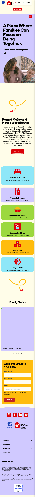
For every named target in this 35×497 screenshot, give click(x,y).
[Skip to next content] (17, 79)
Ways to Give (6, 452)
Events (5, 456)
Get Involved (6, 448)
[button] (13, 353)
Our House (6, 440)
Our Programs (6, 444)
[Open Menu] (30, 16)
